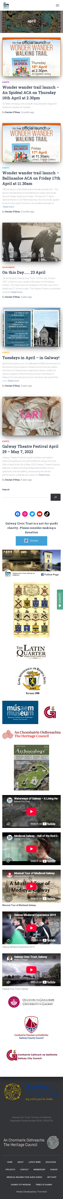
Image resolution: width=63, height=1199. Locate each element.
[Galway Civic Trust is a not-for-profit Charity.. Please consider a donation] (56, 497)
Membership (39, 1170)
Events (5, 82)
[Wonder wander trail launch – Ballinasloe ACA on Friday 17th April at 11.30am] (31, 142)
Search (5, 489)
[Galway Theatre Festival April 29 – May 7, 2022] (31, 416)
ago (27, 112)
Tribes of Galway (44, 1185)
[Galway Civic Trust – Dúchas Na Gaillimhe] (7, 5)
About (20, 1162)
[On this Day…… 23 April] (31, 242)
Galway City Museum (21, 1185)
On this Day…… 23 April (23, 272)
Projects (10, 1170)
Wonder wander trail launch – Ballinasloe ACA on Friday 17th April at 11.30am (31, 178)
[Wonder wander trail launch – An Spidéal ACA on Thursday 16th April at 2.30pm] (31, 56)
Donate (34, 540)
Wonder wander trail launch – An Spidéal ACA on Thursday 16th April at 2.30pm (30, 92)
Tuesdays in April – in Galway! (30, 357)
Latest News (35, 1162)
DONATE (60, 598)
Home (9, 1162)
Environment (8, 267)
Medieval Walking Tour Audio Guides (24, 1177)
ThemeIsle (42, 1191)
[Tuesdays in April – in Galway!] (31, 327)
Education (51, 1162)
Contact (24, 1170)
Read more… (9, 207)
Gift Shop (51, 1177)
